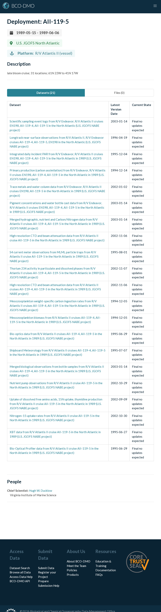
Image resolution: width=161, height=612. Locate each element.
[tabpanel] (80, 281)
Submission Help (48, 585)
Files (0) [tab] (119, 92)
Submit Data (46, 568)
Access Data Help (21, 577)
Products (73, 574)
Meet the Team (76, 566)
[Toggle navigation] (155, 6)
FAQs (99, 574)
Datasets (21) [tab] (46, 92)
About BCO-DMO (78, 561)
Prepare (43, 581)
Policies (72, 570)
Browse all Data (20, 572)
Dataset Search (20, 568)
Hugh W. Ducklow (40, 490)
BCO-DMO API (20, 581)
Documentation (105, 570)
